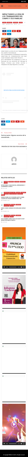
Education (16, 22)
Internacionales (13, 193)
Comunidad (9, 22)
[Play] (4, 267)
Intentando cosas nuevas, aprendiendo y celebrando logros (13, 185)
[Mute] (21, 267)
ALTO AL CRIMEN (7, 204)
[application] (14, 248)
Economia (6, 193)
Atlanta (4, 22)
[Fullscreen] (23, 267)
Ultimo (20, 22)
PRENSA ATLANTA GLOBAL (15, 6)
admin (3, 24)
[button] (14, 248)
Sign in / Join (5, 1)
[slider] (13, 443)
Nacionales (22, 181)
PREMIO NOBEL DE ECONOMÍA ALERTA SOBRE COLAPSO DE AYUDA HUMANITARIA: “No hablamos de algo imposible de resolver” (13, 199)
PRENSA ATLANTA (12, 454)
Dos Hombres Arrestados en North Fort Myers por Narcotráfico (13, 219)
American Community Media (9, 192)
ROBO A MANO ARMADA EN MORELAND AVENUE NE (13, 208)
